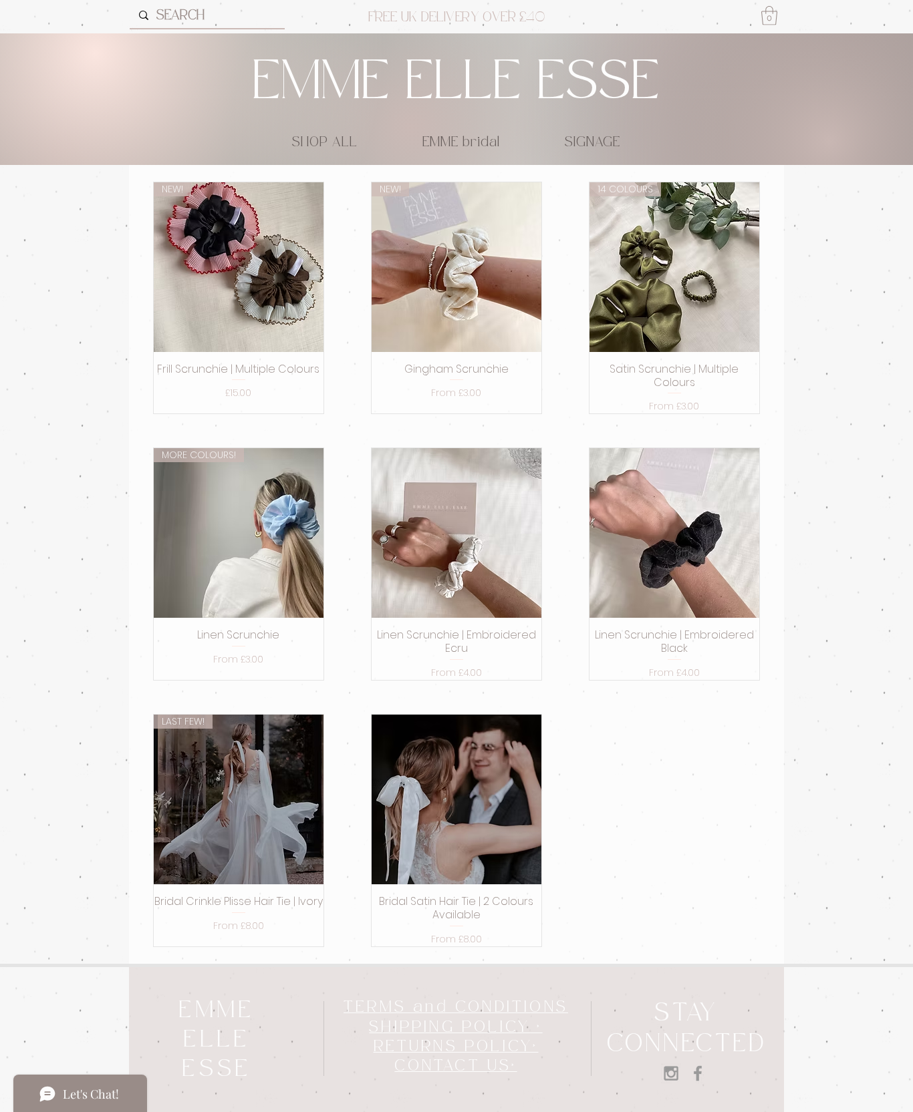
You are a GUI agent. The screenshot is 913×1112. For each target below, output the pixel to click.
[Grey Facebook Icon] (698, 1073)
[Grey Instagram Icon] (671, 1073)
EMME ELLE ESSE (456, 82)
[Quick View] (456, 533)
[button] (769, 15)
